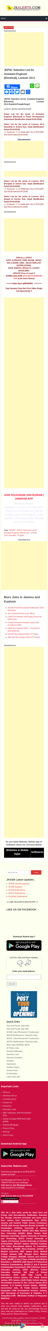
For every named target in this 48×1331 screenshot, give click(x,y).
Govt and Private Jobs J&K (18, 1029)
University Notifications (17, 896)
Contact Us (7, 1103)
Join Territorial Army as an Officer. (21, 613)
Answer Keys (12, 1070)
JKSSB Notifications (16, 890)
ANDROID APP (24, 498)
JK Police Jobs (13, 1048)
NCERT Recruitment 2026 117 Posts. (23, 634)
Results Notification (15, 1051)
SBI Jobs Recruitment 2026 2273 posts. (24, 637)
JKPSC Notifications (16, 893)
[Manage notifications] (42, 1326)
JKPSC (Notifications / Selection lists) (22, 1042)
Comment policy (9, 1099)
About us (6, 1092)
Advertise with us (10, 1096)
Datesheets (11, 1064)
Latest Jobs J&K (13, 1077)
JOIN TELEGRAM (14, 494)
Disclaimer (7, 1106)
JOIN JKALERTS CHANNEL (13, 1188)
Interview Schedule (14, 1058)
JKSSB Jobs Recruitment (18, 884)
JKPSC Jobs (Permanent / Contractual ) (23, 1038)
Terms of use (8, 1135)
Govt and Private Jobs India (18, 1026)
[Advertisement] (24, 49)
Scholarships (12, 1074)
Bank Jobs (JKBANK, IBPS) (18, 1045)
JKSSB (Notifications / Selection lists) (22, 1035)
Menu (3, 18)
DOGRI (12, 530)
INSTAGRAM (34, 494)
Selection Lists (13, 1054)
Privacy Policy (8, 1128)
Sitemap (6, 1132)
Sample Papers (13, 1067)
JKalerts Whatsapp (10, 1125)
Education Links (9, 1109)
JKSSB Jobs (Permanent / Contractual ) (23, 1032)
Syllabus (10, 1061)
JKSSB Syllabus (15, 887)
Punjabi (20, 535)
